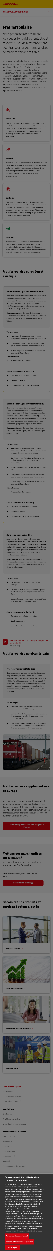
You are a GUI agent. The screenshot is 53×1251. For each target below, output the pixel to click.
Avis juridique (37, 1231)
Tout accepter (12, 1248)
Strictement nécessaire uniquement (19, 1242)
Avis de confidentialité (24, 1231)
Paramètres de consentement (17, 1236)
